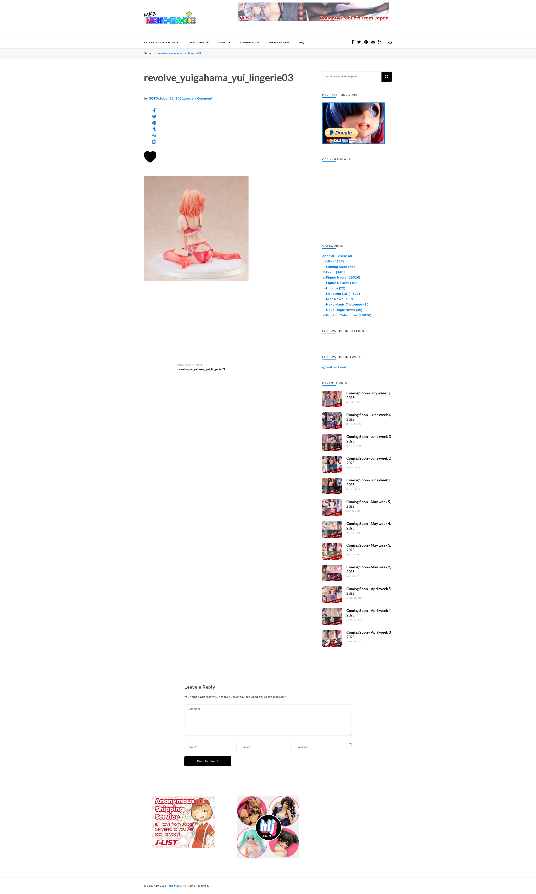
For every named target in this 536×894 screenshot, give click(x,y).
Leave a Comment (198, 98)
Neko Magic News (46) (344, 310)
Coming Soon (250, 42)
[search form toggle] (390, 43)
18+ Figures (196, 42)
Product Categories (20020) (348, 315)
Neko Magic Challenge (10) (348, 304)
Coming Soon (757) (341, 267)
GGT (151, 98)
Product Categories (159, 42)
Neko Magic (173, 886)
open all (329, 256)
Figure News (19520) (343, 277)
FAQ (301, 42)
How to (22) (335, 288)
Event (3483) (336, 272)
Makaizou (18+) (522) (343, 294)
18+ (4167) (335, 261)
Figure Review (279, 42)
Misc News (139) (339, 299)
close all (345, 256)
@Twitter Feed (334, 367)
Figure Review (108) (342, 283)
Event (222, 42)
